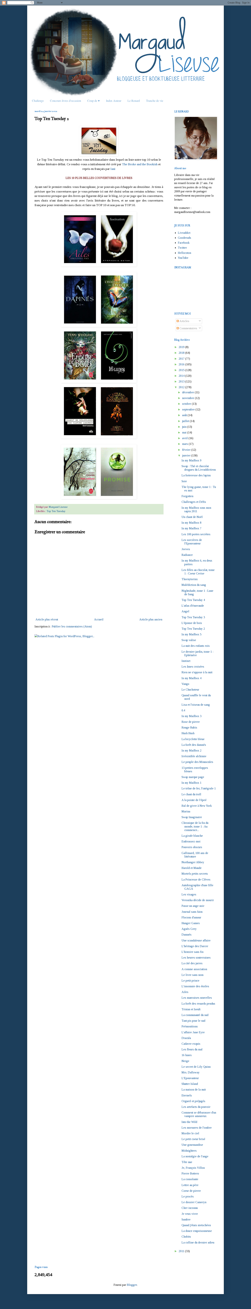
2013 (181, 381)
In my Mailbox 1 (191, 782)
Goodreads (184, 237)
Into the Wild (189, 1121)
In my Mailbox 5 (191, 634)
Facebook (183, 242)
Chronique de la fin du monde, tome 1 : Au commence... (195, 826)
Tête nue (187, 1162)
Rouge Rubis (189, 727)
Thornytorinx (190, 579)
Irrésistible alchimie (194, 756)
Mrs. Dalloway (191, 1072)
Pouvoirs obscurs (192, 847)
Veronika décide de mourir (198, 900)
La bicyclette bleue (193, 739)
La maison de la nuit (194, 1089)
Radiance (187, 554)
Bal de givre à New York (197, 805)
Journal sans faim (192, 911)
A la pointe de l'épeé (194, 800)
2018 (181, 352)
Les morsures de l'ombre (197, 1127)
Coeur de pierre (191, 1190)
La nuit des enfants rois (196, 645)
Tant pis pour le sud (193, 1020)
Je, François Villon (193, 1167)
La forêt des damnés (194, 744)
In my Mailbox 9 (191, 460)
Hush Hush (188, 733)
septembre (188, 409)
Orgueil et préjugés (193, 1101)
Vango (185, 683)
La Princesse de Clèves (196, 879)
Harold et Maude (192, 867)
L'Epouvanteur (190, 1078)
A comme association (194, 969)
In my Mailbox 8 (191, 522)
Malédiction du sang (194, 584)
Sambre (186, 1219)
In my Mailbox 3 (191, 716)
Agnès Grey (189, 928)
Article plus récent (46, 619)
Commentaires (188, 328)
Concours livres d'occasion (65, 101)
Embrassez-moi (191, 841)
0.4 (183, 710)
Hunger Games (191, 923)
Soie (184, 481)
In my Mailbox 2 (191, 750)
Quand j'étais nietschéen (196, 1225)
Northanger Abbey (193, 862)
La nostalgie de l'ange (195, 1156)
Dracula (186, 1038)
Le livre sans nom (192, 974)
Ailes (185, 992)
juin (184, 426)
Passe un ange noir (193, 905)
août (184, 415)
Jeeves (186, 549)
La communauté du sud (195, 1015)
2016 (181, 364)
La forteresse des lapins (196, 475)
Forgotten (187, 496)
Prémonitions (190, 1026)
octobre (186, 403)
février (186, 449)
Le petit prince (190, 980)
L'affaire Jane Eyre (193, 1032)
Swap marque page (193, 777)
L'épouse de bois (192, 622)
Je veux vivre (190, 1213)
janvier (186, 455)
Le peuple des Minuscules (197, 761)
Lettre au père (190, 1185)
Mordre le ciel (190, 1133)
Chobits (186, 1236)
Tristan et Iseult (191, 1009)
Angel (185, 611)
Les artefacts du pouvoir (196, 1106)
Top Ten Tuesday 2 (193, 628)
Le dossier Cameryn (194, 1202)
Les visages (189, 894)
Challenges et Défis (194, 501)
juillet (185, 421)
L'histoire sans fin (192, 951)
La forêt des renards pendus (198, 1003)
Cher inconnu (190, 1207)
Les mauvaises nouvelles (197, 997)
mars (185, 443)
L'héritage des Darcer (195, 946)
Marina (186, 811)
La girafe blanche (192, 835)
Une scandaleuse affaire (196, 940)
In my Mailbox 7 (191, 528)
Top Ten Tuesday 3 (193, 617)
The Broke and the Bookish (139, 164)
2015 (181, 370)
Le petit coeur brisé (193, 1139)
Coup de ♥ (93, 101)
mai (184, 432)
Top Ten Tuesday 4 (193, 599)
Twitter (182, 247)
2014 (181, 375)
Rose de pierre (191, 721)
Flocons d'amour (191, 917)
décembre (188, 392)
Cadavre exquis (191, 1043)
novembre (188, 398)
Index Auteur (113, 101)
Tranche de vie (154, 101)
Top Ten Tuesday (56, 511)
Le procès (188, 1196)
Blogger (132, 1284)
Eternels (187, 1095)
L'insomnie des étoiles (195, 986)
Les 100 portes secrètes (196, 534)
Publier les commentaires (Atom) (72, 626)
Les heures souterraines (196, 957)
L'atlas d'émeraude (193, 605)
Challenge (38, 101)
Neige (185, 1061)
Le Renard (134, 101)
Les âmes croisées (193, 666)
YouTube (183, 257)
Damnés (186, 934)
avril (185, 438)
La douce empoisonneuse (197, 1230)
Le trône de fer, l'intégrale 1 (199, 788)
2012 (181, 387)
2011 (181, 1251)
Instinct (186, 660)
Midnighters (189, 1150)
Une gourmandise (192, 1144)
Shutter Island (190, 1083)
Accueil (98, 619)
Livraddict (184, 232)
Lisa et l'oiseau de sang (196, 704)
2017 (181, 358)
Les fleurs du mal (192, 1049)
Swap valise (189, 640)
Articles (184, 321)
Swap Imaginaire (192, 817)
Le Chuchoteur (190, 689)
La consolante (190, 1179)
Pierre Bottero (190, 1173)
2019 (181, 347)
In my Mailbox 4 (191, 678)
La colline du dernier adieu (198, 1242)
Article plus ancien (150, 619)
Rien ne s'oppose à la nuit (197, 672)
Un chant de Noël (192, 516)
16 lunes (187, 1055)
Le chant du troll (191, 794)
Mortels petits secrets (195, 873)
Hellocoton (184, 252)
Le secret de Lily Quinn (196, 1066)
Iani (112, 169)
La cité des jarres (192, 963)
